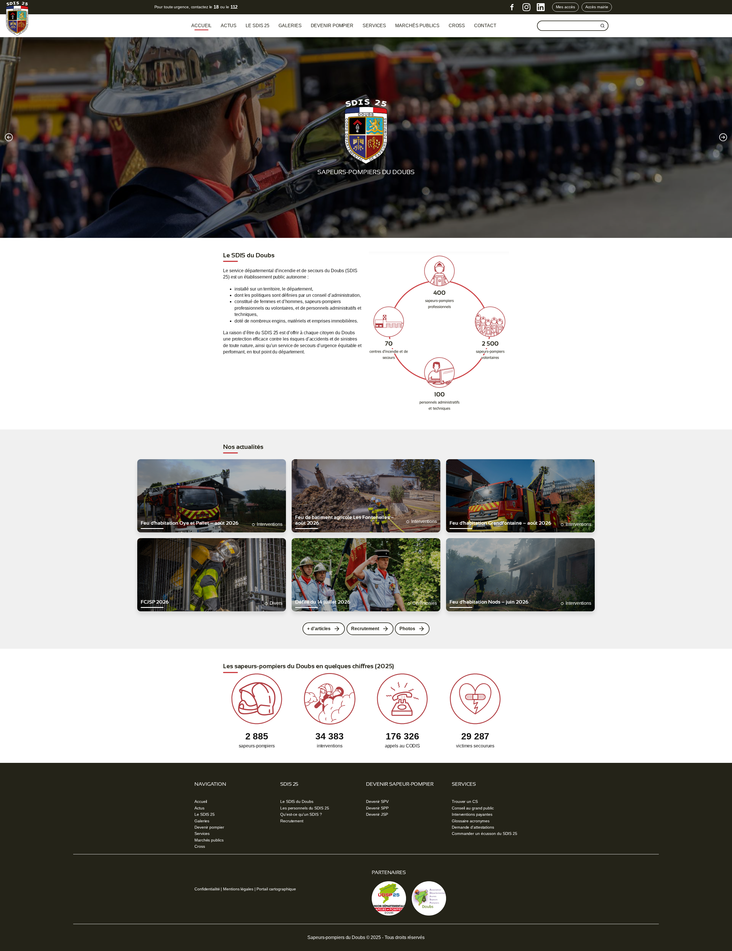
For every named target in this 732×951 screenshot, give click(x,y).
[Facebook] (512, 7)
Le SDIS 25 (257, 25)
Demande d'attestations (473, 827)
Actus (229, 25)
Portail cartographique (276, 889)
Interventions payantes (472, 814)
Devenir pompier (332, 25)
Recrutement (291, 821)
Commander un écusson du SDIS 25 (484, 833)
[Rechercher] (602, 25)
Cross (199, 846)
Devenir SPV (377, 801)
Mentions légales (238, 889)
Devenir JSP (377, 814)
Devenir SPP (377, 808)
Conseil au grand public (473, 808)
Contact (485, 25)
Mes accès (565, 7)
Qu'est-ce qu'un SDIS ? (301, 814)
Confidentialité (207, 889)
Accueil (201, 25)
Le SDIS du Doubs (296, 801)
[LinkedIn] (541, 7)
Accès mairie (596, 7)
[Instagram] (526, 7)
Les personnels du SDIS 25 (304, 808)
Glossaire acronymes (471, 821)
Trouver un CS (465, 801)
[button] (8, 137)
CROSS (457, 25)
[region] (366, 137)
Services (374, 25)
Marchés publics (417, 25)
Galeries (290, 25)
